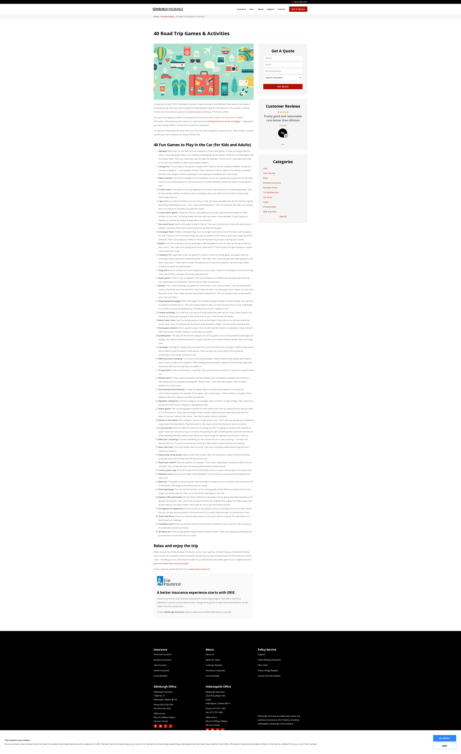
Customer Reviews (214, 665)
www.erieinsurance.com (199, 569)
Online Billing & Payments (269, 660)
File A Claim (263, 665)
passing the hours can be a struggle (223, 121)
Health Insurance (161, 670)
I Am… (252, 9)
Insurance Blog (167, 16)
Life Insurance (160, 665)
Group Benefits (160, 675)
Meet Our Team (213, 660)
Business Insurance (162, 660)
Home (156, 16)
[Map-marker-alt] (155, 726)
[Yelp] (165, 726)
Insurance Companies (215, 670)
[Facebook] (160, 726)
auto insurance (194, 112)
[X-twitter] (170, 726)
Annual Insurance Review (269, 675)
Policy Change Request (268, 670)
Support (270, 9)
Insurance (241, 9)
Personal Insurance (162, 654)
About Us (210, 654)
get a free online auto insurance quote (171, 563)
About (261, 9)
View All (282, 216)
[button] (281, 144)
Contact (281, 9)
